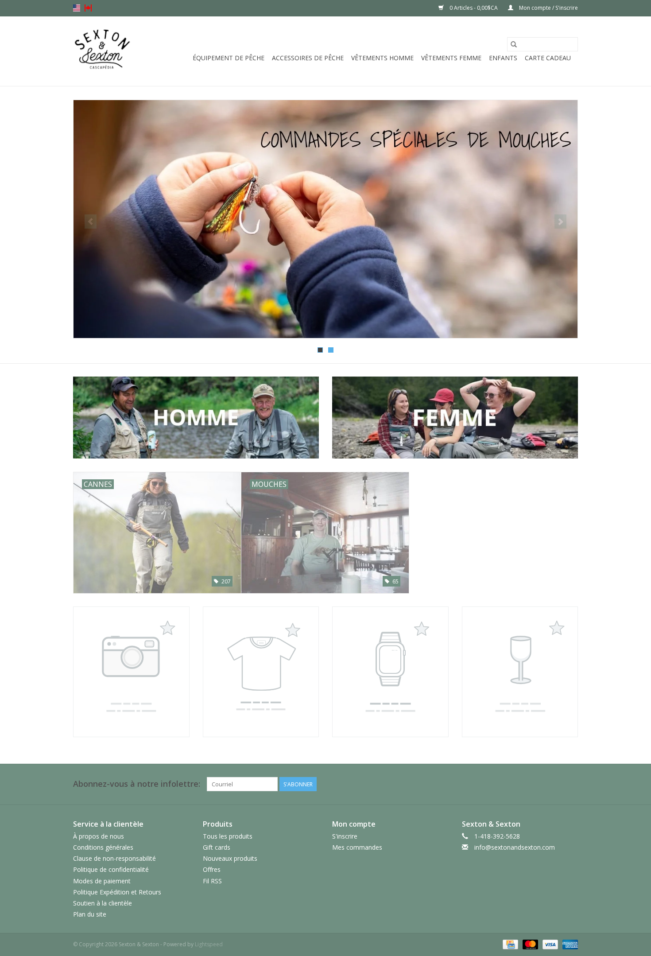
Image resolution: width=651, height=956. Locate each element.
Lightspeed (209, 944)
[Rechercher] (513, 44)
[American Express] (568, 944)
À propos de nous (98, 836)
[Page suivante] (560, 221)
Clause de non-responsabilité (114, 858)
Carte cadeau (548, 58)
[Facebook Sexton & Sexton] (555, 784)
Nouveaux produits (230, 858)
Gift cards (216, 847)
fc (88, 8)
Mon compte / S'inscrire (548, 8)
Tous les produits (227, 836)
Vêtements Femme (451, 58)
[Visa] (549, 944)
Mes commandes (357, 847)
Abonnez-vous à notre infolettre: (136, 784)
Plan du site (89, 914)
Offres (212, 869)
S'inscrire (344, 836)
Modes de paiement (102, 881)
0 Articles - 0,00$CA (473, 8)
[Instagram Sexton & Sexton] (571, 784)
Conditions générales (103, 847)
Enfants (503, 58)
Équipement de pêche (228, 58)
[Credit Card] (509, 944)
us (76, 8)
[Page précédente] (91, 221)
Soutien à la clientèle (102, 903)
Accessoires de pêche (308, 58)
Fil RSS (212, 881)
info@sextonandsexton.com (514, 847)
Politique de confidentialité (111, 869)
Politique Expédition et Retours (117, 892)
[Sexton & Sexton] (102, 51)
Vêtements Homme (382, 58)
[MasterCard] (529, 944)
